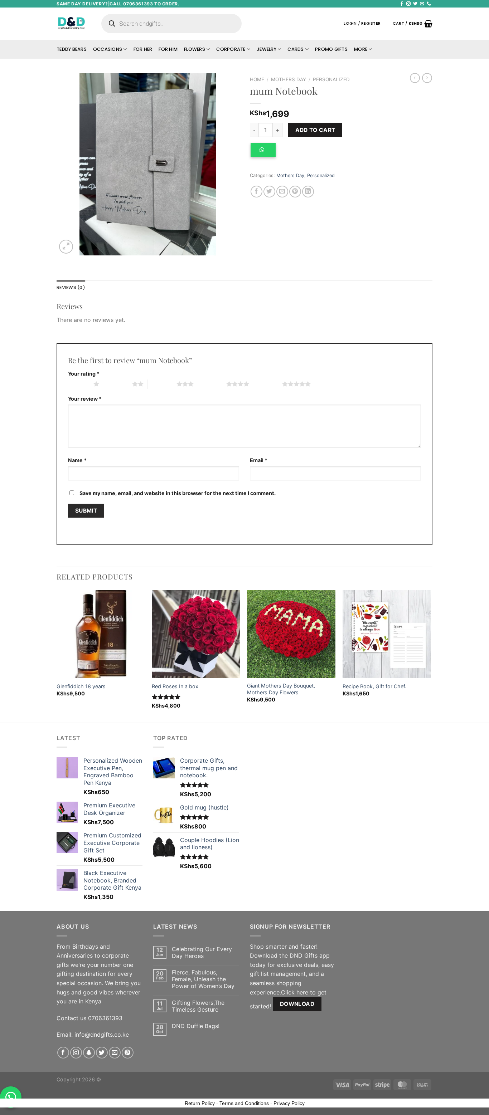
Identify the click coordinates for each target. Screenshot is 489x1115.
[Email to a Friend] (282, 191)
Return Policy (200, 1103)
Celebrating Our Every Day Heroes (202, 952)
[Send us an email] (422, 3)
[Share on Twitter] (269, 191)
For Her (143, 49)
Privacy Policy (289, 1103)
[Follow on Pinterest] (128, 1052)
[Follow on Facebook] (402, 3)
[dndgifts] (72, 23)
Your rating (84, 374)
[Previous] (57, 655)
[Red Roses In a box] (196, 634)
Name (77, 460)
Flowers (194, 49)
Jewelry (266, 49)
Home (257, 79)
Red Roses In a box (175, 686)
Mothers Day (288, 79)
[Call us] (429, 3)
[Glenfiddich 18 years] (101, 634)
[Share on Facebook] (256, 191)
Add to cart (315, 130)
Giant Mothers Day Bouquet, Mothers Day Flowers (281, 689)
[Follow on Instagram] (408, 3)
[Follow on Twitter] (415, 3)
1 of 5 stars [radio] (78, 384)
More (360, 49)
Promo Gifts (331, 49)
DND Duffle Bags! (195, 1026)
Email (258, 460)
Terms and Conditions (244, 1103)
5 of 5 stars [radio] (267, 384)
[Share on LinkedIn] (308, 191)
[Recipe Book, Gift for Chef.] (387, 634)
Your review (85, 399)
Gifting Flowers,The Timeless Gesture (198, 1006)
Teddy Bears (72, 49)
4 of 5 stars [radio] (211, 384)
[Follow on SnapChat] (89, 1052)
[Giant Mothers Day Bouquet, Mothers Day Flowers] (291, 634)
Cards (295, 49)
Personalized (331, 79)
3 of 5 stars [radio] (161, 384)
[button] (265, 152)
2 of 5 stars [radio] (117, 384)
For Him (168, 49)
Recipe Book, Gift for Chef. (374, 686)
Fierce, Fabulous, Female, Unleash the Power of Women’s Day (203, 979)
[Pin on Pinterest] (295, 191)
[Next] (430, 655)
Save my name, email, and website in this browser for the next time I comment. (177, 493)
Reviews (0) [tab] (71, 287)
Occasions (107, 49)
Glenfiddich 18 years (81, 686)
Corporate (230, 49)
